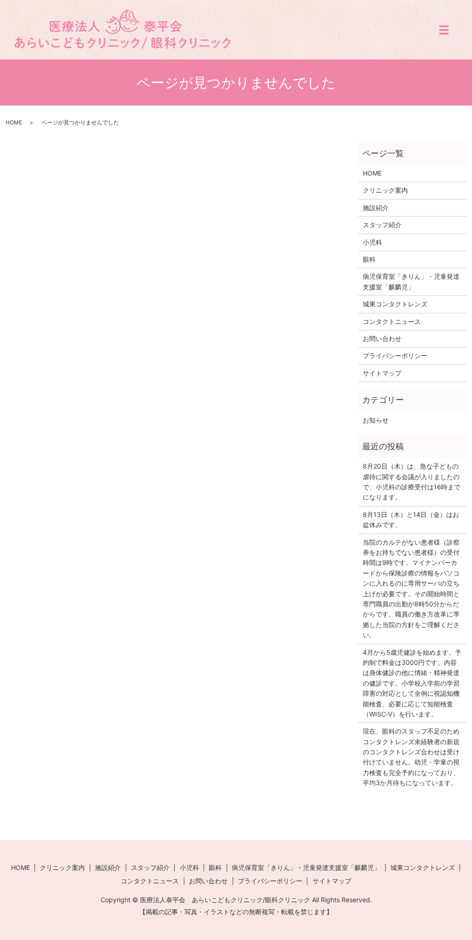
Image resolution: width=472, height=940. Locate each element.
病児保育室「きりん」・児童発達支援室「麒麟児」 (411, 281)
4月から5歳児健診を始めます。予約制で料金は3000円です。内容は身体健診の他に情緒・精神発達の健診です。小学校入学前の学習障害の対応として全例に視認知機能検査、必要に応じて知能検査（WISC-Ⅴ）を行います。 (412, 683)
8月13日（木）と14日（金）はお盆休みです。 (411, 520)
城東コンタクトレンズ (395, 304)
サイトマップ (382, 373)
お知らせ (376, 420)
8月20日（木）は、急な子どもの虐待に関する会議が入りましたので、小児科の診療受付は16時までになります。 (411, 481)
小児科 (372, 242)
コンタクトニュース (392, 321)
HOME (14, 122)
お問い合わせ (382, 338)
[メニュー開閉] (443, 30)
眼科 (369, 259)
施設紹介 (376, 208)
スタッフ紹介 (382, 225)
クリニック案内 (385, 190)
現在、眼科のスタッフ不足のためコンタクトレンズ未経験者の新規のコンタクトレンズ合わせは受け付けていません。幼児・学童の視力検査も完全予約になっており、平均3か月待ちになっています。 (411, 757)
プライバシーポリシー (395, 355)
